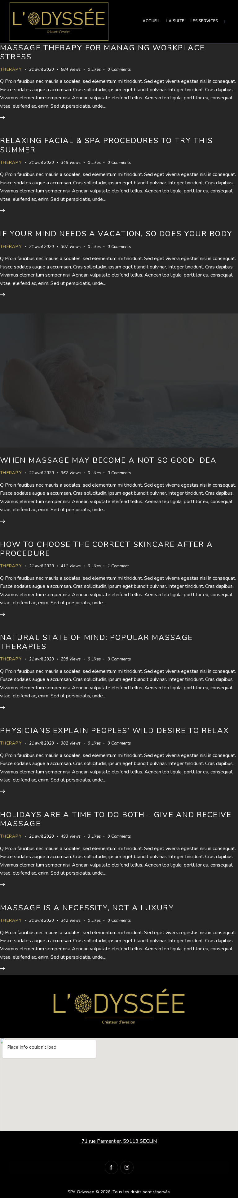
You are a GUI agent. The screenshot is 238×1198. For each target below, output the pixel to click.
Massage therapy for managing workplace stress (102, 52)
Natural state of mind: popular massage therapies (96, 642)
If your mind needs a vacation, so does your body (116, 234)
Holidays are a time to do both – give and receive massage (115, 819)
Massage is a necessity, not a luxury (87, 908)
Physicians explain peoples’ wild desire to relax (114, 731)
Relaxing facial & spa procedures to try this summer (106, 145)
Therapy (11, 69)
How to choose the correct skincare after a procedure (106, 548)
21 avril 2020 (41, 69)
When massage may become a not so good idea (108, 460)
